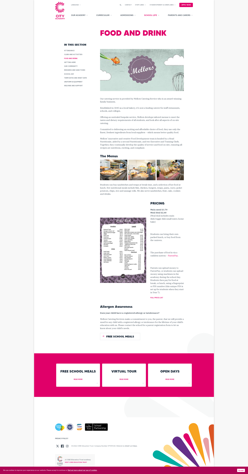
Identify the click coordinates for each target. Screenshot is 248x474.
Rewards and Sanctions (74, 70)
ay (177, 255)
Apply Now (186, 5)
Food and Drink (71, 58)
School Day (69, 74)
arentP (172, 255)
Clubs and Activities (73, 54)
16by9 (127, 446)
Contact (128, 5)
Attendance (69, 50)
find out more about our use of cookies (82, 470)
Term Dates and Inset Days (75, 78)
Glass (135, 446)
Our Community (71, 66)
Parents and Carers (179, 15)
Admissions (126, 15)
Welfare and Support (73, 86)
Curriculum (102, 15)
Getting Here (70, 62)
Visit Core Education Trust (76, 462)
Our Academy (78, 15)
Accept (241, 470)
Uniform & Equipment (73, 82)
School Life (150, 15)
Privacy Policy (61, 438)
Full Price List (156, 298)
